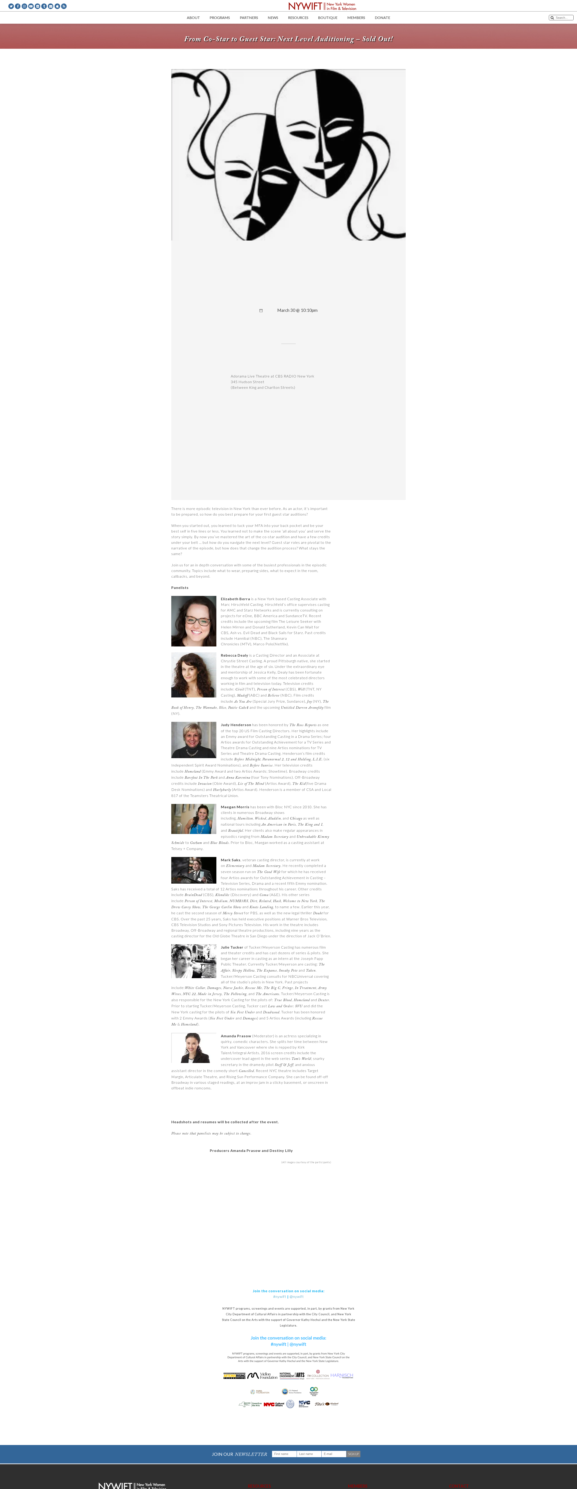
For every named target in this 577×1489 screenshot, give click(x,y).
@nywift (297, 1296)
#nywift (279, 1296)
